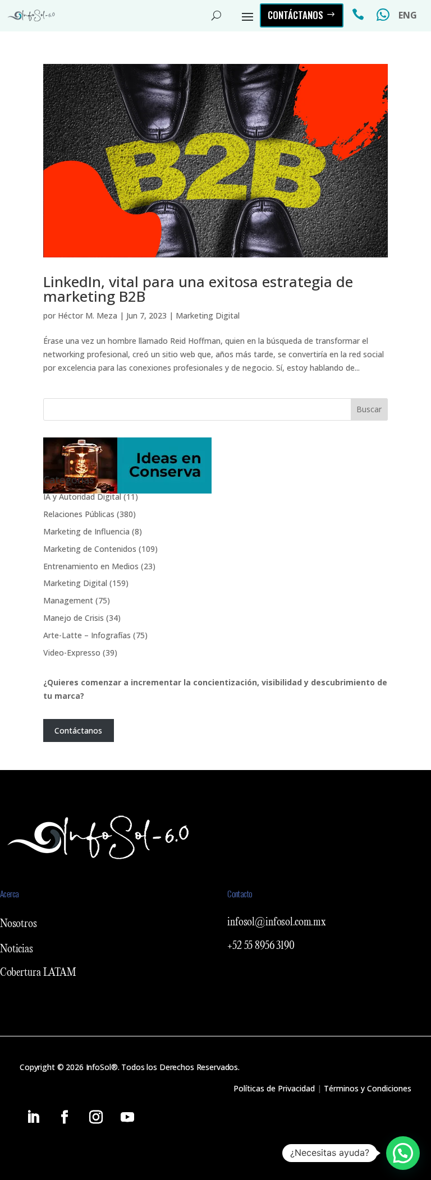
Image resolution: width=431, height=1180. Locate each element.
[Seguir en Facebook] (64, 1117)
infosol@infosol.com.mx (276, 922)
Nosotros (18, 924)
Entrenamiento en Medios (91, 566)
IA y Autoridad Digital (82, 496)
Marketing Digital (208, 315)
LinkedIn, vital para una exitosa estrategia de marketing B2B (198, 288)
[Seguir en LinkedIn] (33, 1117)
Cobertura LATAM (38, 973)
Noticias (16, 949)
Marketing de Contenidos (89, 548)
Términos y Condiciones (367, 1088)
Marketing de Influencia (86, 531)
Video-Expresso (71, 652)
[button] (403, 1153)
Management (68, 600)
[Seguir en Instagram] (95, 1117)
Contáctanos (295, 15)
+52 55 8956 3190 (261, 946)
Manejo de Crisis (73, 617)
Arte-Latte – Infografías (87, 635)
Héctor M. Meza (87, 315)
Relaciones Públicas (78, 514)
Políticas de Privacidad (274, 1088)
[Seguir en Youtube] (127, 1117)
